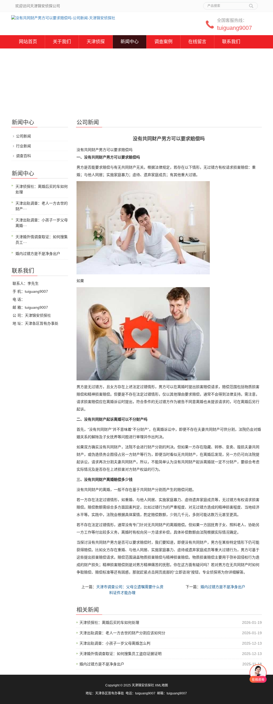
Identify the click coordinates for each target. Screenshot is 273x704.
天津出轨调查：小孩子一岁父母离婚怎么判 (114, 643)
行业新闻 (23, 146)
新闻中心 (130, 41)
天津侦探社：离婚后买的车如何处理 (109, 622)
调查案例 (163, 41)
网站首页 (28, 41)
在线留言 (197, 41)
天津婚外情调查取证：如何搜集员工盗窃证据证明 (120, 654)
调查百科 (23, 156)
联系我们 (231, 41)
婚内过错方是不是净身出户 (222, 587)
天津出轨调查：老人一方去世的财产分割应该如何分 (122, 633)
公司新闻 (23, 136)
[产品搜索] (251, 4)
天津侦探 (96, 41)
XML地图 (161, 685)
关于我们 (62, 41)
